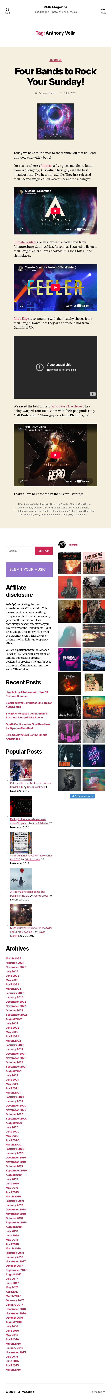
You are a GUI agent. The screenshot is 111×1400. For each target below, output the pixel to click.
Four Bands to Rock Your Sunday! (55, 76)
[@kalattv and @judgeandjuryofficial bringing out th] (69, 587)
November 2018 (16, 1213)
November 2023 (16, 967)
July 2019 (12, 1179)
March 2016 (13, 1343)
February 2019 (15, 1200)
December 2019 (16, 1157)
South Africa (61, 514)
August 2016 (14, 1322)
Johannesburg (25, 511)
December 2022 (16, 1001)
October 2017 (14, 1265)
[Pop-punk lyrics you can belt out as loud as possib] (94, 611)
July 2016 (12, 1326)
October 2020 (14, 1114)
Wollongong (79, 514)
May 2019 (12, 1187)
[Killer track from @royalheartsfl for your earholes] (69, 707)
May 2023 (12, 980)
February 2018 (15, 1252)
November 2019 (16, 1161)
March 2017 (13, 1296)
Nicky (72, 511)
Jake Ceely (68, 507)
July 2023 (12, 971)
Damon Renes (25, 507)
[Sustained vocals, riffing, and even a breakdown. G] (94, 707)
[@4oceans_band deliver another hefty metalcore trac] (94, 731)
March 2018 (13, 1248)
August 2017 (14, 1274)
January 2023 (14, 997)
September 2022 (16, 1014)
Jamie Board (48, 93)
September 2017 (16, 1270)
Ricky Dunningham (44, 514)
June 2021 (12, 1079)
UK (70, 514)
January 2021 (14, 1101)
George (38, 507)
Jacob (57, 507)
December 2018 (16, 1209)
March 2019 (13, 1196)
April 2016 (12, 1339)
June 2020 (12, 1131)
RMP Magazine (55, 7)
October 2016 (14, 1317)
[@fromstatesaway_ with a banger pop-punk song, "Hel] (94, 683)
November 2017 (16, 1261)
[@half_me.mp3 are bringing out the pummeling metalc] (69, 756)
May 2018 (12, 1239)
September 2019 (16, 1170)
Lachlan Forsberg (43, 511)
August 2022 (14, 1019)
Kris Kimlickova (36, 787)
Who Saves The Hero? (66, 406)
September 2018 (16, 1222)
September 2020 (16, 1118)
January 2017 (14, 1304)
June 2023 (12, 975)
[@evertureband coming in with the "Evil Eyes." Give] (69, 683)
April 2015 (12, 1365)
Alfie (20, 504)
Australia (44, 504)
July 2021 (12, 1075)
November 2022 (16, 1006)
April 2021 (12, 1088)
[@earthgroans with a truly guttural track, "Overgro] (69, 611)
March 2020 (13, 1144)
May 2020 (12, 1135)
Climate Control (25, 242)
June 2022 (12, 1027)
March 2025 (13, 958)
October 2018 (14, 1218)
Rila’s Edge (21, 319)
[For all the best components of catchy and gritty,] (94, 563)
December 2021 (16, 1053)
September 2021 (16, 1066)
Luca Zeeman (60, 511)
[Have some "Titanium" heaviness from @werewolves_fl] (69, 780)
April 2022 (12, 1036)
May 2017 (12, 1287)
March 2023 (13, 988)
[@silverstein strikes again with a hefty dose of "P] (69, 635)
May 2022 (12, 1032)
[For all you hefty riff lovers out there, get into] (69, 563)
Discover (55, 60)
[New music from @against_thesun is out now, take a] (94, 587)
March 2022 (13, 1040)
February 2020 (15, 1148)
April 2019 (12, 1192)
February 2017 (15, 1300)
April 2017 (12, 1291)
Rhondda (28, 514)
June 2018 (12, 1235)
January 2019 (14, 1205)
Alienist (46, 166)
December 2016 (16, 1309)
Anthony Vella (31, 504)
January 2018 (14, 1257)
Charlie (73, 504)
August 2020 (14, 1122)
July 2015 (12, 1356)
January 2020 (15, 1153)
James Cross (40, 895)
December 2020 (16, 1105)
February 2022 (15, 1045)
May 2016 (12, 1335)
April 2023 (12, 984)
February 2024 (15, 962)
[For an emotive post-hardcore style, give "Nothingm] (94, 635)
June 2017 (12, 1283)
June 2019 (12, 1183)
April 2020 (12, 1140)
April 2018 (12, 1244)
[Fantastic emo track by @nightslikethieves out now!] (94, 659)
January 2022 (14, 1049)
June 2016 (12, 1330)
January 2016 (14, 1348)
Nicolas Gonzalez (85, 511)
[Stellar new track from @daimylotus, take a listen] (69, 731)
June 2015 (12, 1360)
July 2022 (12, 1023)
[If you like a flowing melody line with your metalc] (94, 756)
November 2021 (16, 1057)
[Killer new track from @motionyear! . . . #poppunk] (94, 780)
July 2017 (12, 1278)
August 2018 (14, 1226)
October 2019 (14, 1166)
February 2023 (15, 993)
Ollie (20, 514)
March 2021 (13, 1092)
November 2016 (16, 1313)
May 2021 (12, 1083)
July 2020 (12, 1127)
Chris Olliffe (84, 504)
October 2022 (14, 1010)
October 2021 (14, 1062)
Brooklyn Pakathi (59, 504)
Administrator (41, 823)
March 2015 (13, 1369)
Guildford (48, 507)
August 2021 (14, 1070)
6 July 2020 (70, 93)
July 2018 (12, 1231)
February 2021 (15, 1096)
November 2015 (16, 1352)
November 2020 (16, 1109)
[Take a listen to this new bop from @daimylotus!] (69, 659)
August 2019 (14, 1174)
